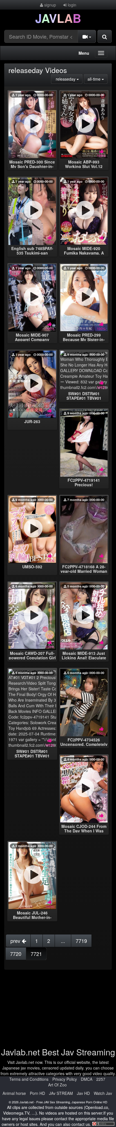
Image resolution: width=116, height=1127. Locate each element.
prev (16, 940)
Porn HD (37, 1093)
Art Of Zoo (57, 1085)
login (71, 5)
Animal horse (14, 1093)
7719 (81, 940)
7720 (15, 953)
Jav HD (83, 1093)
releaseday (68, 79)
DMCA (86, 1079)
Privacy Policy (64, 1079)
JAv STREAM (61, 1093)
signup (49, 5)
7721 (36, 953)
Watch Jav (103, 1093)
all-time (98, 79)
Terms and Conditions (28, 1079)
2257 (100, 1079)
